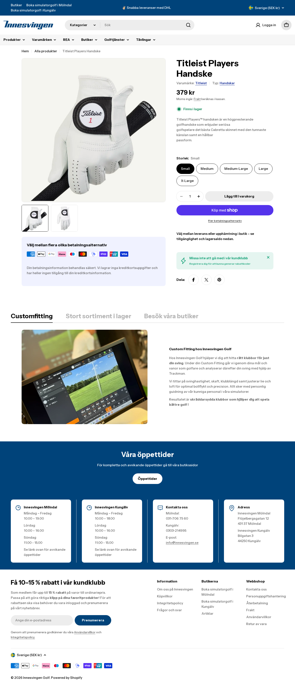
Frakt (197, 99)
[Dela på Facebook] (193, 280)
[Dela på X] (206, 280)
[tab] (32, 317)
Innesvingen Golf (36, 678)
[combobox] (129, 25)
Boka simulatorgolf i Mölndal (49, 5)
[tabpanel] (147, 377)
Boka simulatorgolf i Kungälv (33, 10)
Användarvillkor (84, 632)
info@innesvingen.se (182, 543)
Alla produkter (45, 51)
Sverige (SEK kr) (267, 8)
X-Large (187, 181)
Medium (207, 169)
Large (263, 169)
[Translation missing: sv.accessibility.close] (268, 257)
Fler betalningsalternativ (225, 220)
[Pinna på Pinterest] (219, 280)
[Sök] (188, 25)
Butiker (16, 5)
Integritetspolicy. (23, 637)
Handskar (227, 83)
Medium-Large (236, 169)
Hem (25, 51)
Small (185, 169)
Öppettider (147, 478)
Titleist (201, 83)
